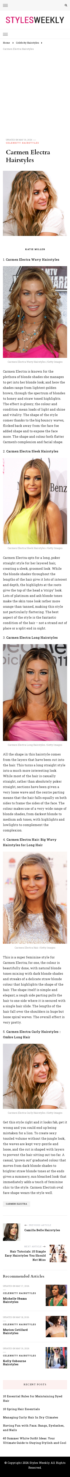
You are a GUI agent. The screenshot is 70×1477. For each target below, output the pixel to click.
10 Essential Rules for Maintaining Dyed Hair (32, 1398)
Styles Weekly (39, 1463)
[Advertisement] (35, 90)
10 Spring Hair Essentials (21, 1409)
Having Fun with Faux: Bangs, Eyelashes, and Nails (33, 1428)
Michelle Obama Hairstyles (15, 1300)
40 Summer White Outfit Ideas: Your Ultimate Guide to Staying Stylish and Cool (34, 1440)
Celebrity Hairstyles (22, 143)
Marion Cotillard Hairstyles (15, 1331)
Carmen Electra (16, 1203)
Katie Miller (35, 249)
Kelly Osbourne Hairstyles (14, 1362)
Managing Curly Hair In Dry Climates (30, 1417)
